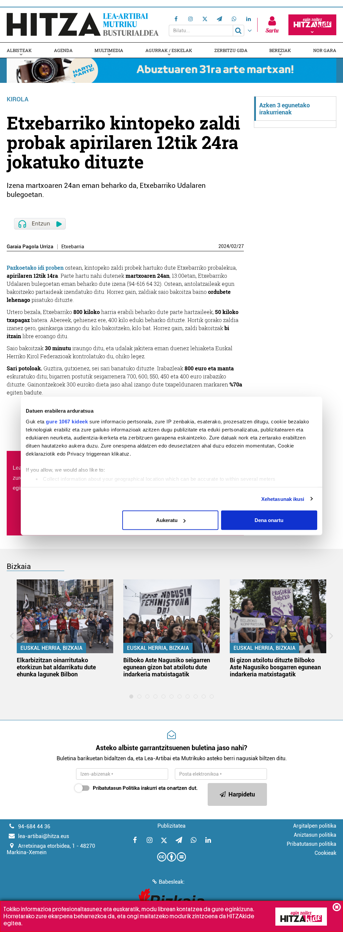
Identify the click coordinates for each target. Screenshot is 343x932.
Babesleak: (172, 882)
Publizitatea (171, 826)
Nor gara (324, 50)
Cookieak (325, 853)
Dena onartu (269, 520)
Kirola (17, 99)
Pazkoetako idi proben (35, 267)
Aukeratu (167, 520)
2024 (223, 246)
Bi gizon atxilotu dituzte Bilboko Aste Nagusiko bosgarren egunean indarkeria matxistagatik (275, 667)
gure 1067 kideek (67, 421)
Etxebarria (72, 246)
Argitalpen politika (314, 826)
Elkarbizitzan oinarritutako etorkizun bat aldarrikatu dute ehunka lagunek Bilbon (56, 667)
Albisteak (19, 50)
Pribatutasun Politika (116, 788)
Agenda (63, 50)
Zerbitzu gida (231, 50)
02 (233, 246)
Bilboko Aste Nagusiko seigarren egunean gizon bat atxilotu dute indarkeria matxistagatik (166, 667)
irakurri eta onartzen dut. (145, 788)
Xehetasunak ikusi (282, 499)
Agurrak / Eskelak (168, 50)
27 (241, 246)
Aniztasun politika (315, 835)
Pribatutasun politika (311, 844)
